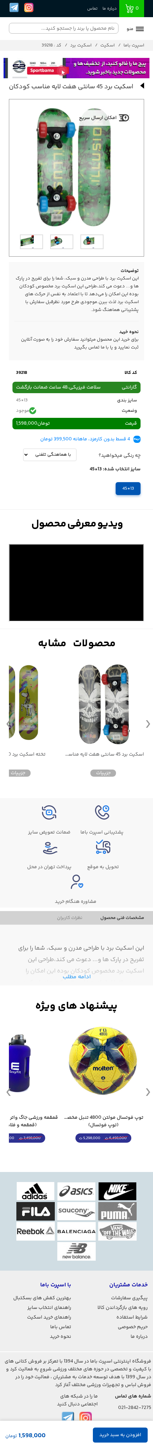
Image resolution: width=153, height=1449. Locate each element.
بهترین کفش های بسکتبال (42, 1298)
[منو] (140, 30)
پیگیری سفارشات (129, 1298)
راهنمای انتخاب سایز (49, 1308)
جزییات (103, 773)
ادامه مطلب (77, 977)
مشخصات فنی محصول (122, 917)
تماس (92, 8)
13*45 (128, 488)
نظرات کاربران (70, 917)
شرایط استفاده (132, 1317)
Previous (8, 723)
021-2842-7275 (134, 1408)
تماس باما (60, 1327)
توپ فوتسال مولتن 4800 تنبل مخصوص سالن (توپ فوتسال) (103, 1121)
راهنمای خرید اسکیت (49, 1317)
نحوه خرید (60, 1337)
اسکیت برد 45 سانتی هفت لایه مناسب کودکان (103, 754)
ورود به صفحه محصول (103, 1151)
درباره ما (109, 8)
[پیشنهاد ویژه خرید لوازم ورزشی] (76, 1006)
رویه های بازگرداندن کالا (122, 1308)
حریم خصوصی (133, 1327)
